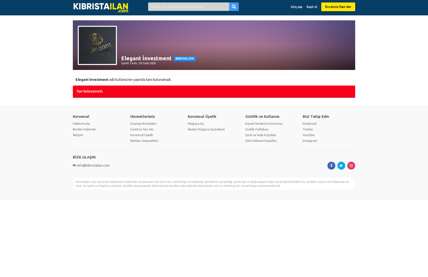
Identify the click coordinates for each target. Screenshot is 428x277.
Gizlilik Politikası (256, 129)
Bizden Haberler (84, 129)
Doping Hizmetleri (143, 123)
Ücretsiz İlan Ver (338, 6)
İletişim (78, 135)
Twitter (308, 129)
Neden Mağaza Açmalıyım (206, 129)
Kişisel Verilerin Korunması (264, 123)
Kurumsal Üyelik (141, 135)
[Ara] (234, 6)
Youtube (309, 135)
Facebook (310, 123)
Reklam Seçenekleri (144, 140)
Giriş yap (296, 6)
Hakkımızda (81, 123)
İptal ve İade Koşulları (260, 135)
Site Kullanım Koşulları (261, 140)
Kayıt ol (312, 6)
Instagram (310, 140)
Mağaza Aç (196, 123)
